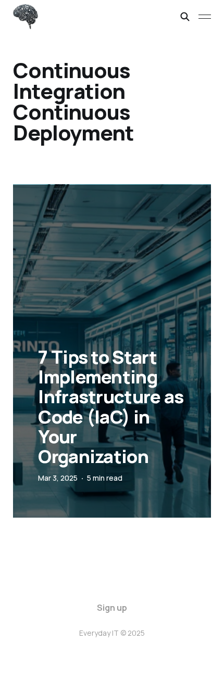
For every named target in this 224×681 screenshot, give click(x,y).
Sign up (112, 607)
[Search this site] (185, 16)
